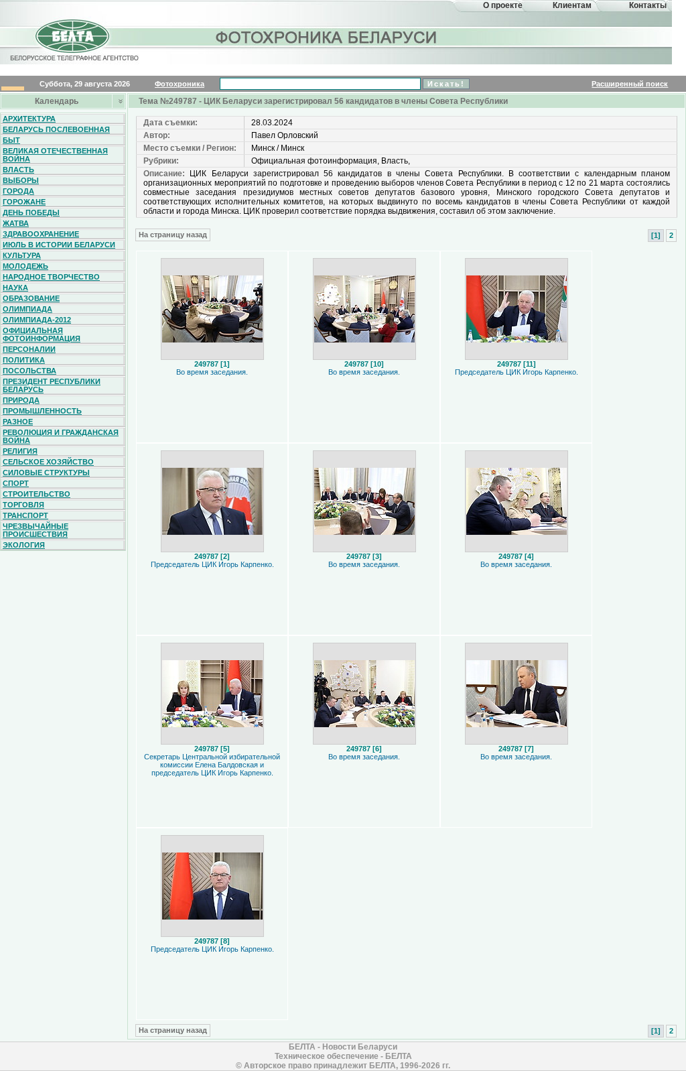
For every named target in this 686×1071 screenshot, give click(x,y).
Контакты (648, 5)
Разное (18, 422)
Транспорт (25, 515)
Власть (18, 170)
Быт (11, 140)
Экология (24, 545)
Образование (31, 298)
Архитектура (29, 119)
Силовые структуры (46, 472)
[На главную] (72, 49)
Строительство (36, 494)
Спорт (16, 483)
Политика (24, 360)
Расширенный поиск (630, 84)
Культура (22, 255)
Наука (15, 288)
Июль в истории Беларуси (59, 245)
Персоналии (29, 349)
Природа (21, 400)
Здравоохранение (41, 234)
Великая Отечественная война (55, 155)
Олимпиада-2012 (37, 320)
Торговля (23, 505)
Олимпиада (27, 309)
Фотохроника (179, 84)
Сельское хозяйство (48, 462)
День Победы (31, 212)
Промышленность (42, 411)
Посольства (29, 371)
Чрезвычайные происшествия (35, 530)
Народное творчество (51, 277)
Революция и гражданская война (61, 436)
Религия (20, 451)
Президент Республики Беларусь (51, 385)
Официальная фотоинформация (41, 334)
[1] (656, 235)
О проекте (503, 5)
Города (18, 191)
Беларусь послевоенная (56, 129)
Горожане (24, 202)
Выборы (21, 180)
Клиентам (572, 5)
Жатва (16, 223)
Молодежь (25, 266)
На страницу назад (173, 235)
